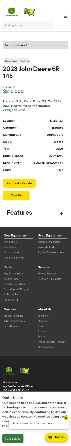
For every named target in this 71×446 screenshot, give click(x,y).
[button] (65, 17)
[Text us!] (56, 438)
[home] (21, 12)
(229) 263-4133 (14, 110)
